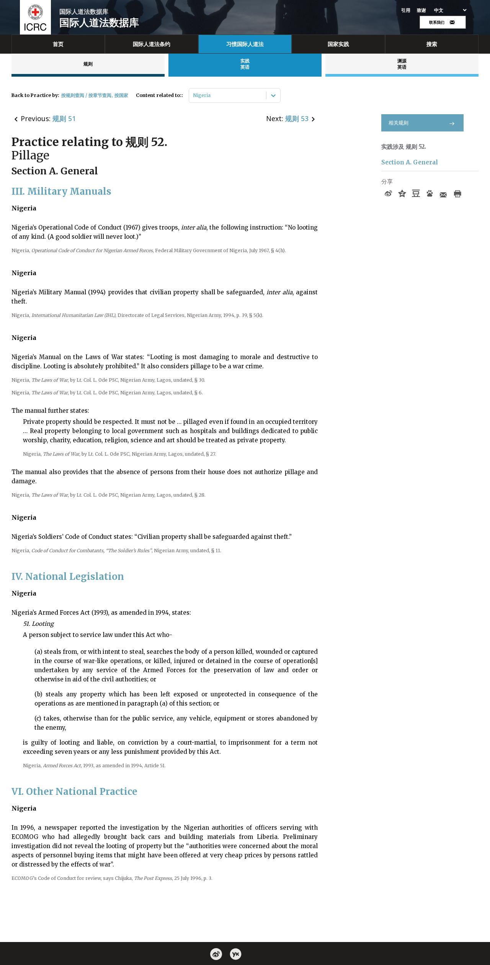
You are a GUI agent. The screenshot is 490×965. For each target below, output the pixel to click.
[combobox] (193, 95)
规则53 (297, 118)
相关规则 (398, 123)
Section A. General (409, 162)
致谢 (421, 10)
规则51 (64, 118)
